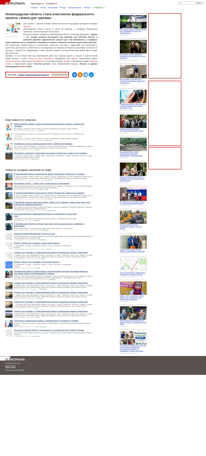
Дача (74, 58)
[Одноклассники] (80, 74)
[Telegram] (85, 74)
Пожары (87, 8)
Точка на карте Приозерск (40, 58)
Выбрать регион (10, 367)
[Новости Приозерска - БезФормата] (13, 2)
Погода (62, 8)
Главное (34, 8)
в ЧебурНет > (99, 8)
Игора (66, 61)
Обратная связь (10, 366)
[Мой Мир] (91, 74)
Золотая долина (13, 61)
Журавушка (39, 61)
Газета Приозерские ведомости (33, 75)
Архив (43, 8)
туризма (26, 26)
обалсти (23, 67)
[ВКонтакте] (74, 74)
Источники (52, 8)
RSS (22, 370)
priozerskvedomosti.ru (11, 36)
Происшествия (74, 8)
